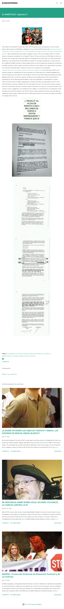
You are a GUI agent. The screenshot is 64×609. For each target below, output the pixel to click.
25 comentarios (15, 595)
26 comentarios (15, 523)
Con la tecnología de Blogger (33, 604)
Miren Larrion (19, 356)
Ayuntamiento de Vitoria (15, 353)
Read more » (58, 451)
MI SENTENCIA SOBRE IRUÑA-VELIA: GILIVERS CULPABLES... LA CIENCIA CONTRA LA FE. (30, 503)
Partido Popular (29, 356)
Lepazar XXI (47, 353)
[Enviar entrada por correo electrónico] (3, 359)
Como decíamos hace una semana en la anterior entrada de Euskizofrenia (22, 70)
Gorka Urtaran (28, 353)
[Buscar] (57, 3)
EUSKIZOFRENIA (10, 3)
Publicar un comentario (9, 374)
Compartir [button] (5, 361)
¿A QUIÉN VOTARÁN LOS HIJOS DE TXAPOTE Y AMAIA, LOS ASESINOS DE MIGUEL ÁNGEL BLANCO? (30, 432)
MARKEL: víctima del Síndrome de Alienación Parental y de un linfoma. (31, 575)
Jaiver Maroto (38, 353)
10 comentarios (15, 451)
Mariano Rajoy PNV (8, 356)
